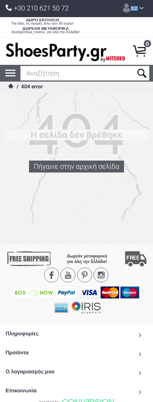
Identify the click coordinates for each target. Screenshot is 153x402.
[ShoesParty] (65, 51)
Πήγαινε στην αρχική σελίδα (76, 167)
